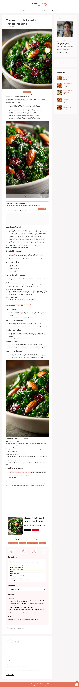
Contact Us (36, 683)
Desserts (44, 10)
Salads (8, 627)
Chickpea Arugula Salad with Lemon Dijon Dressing (20, 471)
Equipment (23, 552)
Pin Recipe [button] (35, 530)
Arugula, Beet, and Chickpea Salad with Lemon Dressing (21, 475)
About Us (31, 683)
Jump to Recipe (28, 91)
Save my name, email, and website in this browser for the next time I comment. (24, 670)
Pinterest (43, 485)
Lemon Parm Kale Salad (21, 245)
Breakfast (36, 10)
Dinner (51, 10)
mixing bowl (14, 254)
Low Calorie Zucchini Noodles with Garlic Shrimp (15, 628)
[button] (44, 561)
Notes (44, 552)
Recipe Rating (9, 642)
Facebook (36, 485)
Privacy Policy (41, 683)
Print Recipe (27, 530)
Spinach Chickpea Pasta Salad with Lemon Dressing (20, 472)
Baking (29, 10)
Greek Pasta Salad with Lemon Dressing (21, 304)
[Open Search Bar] (56, 11)
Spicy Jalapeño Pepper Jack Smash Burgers (14, 629)
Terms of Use (47, 683)
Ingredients (11, 552)
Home (23, 10)
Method (34, 552)
